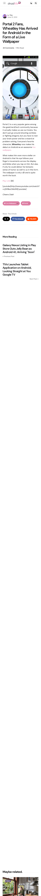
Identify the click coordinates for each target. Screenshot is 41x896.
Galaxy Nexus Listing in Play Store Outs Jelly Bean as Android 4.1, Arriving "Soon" (19, 248)
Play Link (6, 181)
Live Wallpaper (12, 203)
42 (8, 48)
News (8, 881)
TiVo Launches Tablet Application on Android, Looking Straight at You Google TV (17, 269)
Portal (26, 203)
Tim (11, 15)
